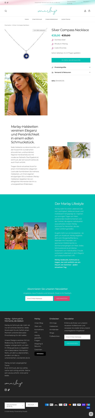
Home (27, 19)
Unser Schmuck (37, 19)
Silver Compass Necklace (21, 25)
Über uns (37, 326)
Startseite (8, 25)
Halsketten (54, 326)
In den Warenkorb (71, 60)
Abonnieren (61, 298)
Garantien (38, 349)
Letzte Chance (65, 19)
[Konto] (84, 11)
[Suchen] (6, 11)
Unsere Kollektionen (51, 19)
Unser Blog (38, 323)
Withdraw (40, 354)
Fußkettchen (55, 336)
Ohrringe (53, 323)
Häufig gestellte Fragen (37, 337)
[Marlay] (47, 11)
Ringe (52, 333)
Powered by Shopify (20, 411)
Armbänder (54, 329)
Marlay (11, 411)
